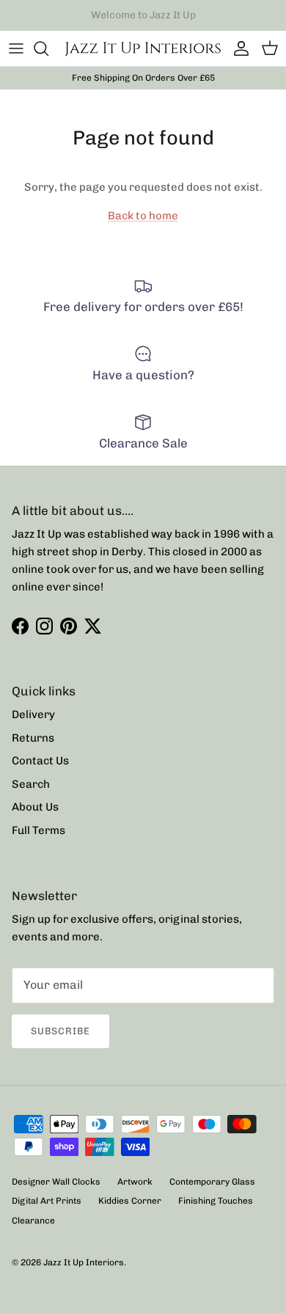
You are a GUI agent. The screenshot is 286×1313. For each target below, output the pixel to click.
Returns (33, 738)
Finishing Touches (215, 1201)
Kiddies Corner (129, 1201)
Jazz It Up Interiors (83, 1262)
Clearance (33, 1220)
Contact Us (40, 760)
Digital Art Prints (46, 1201)
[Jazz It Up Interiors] (143, 48)
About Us (35, 806)
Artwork (135, 1182)
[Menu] (16, 48)
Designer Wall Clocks (56, 1182)
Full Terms (38, 830)
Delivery (33, 714)
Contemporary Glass (212, 1182)
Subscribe (60, 1030)
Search (31, 784)
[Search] (48, 48)
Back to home (143, 215)
